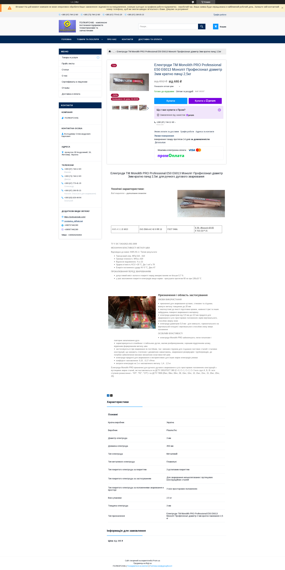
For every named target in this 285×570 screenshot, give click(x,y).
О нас (64, 76)
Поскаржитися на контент (137, 566)
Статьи (65, 69)
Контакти (127, 39)
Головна (66, 39)
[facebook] (108, 396)
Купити (171, 101)
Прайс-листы (68, 63)
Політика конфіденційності (161, 566)
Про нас (112, 39)
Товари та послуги (88, 39)
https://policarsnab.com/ (75, 217)
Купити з (200, 101)
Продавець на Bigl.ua (142, 563)
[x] (111, 396)
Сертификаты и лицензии (74, 82)
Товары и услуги (70, 57)
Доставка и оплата (71, 94)
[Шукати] (201, 26)
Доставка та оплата (150, 39)
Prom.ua (156, 561)
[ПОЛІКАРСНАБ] (67, 32)
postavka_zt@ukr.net (73, 221)
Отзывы (65, 88)
